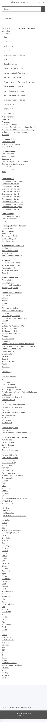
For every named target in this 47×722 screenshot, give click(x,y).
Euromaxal (6, 578)
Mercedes (6, 488)
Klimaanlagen (7, 369)
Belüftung (6, 295)
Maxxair (5, 303)
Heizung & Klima (8, 361)
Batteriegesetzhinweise (13, 86)
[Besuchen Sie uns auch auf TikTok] (4, 702)
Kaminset (6, 366)
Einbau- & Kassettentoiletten (13, 405)
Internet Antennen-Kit (11, 124)
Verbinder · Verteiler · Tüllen (13, 412)
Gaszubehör (7, 159)
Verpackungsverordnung (14, 91)
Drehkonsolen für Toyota (12, 207)
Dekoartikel (6, 447)
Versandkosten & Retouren (14, 73)
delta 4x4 (5, 563)
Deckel (4, 402)
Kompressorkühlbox (10, 251)
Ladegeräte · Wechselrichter (13, 326)
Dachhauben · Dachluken (12, 293)
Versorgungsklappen (10, 415)
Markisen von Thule (10, 270)
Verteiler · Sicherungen (11, 333)
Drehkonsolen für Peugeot (12, 201)
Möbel (4, 379)
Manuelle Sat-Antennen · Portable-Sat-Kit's (19, 127)
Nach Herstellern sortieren (14, 95)
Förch (4, 589)
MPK (4, 614)
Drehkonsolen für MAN (11, 191)
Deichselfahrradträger (11, 216)
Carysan (5, 550)
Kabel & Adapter (8, 465)
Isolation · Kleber (9, 377)
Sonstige (5, 493)
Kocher (6, 508)
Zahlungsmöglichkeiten (13, 68)
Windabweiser (7, 503)
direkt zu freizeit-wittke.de (14, 55)
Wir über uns (9, 113)
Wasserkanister (8, 420)
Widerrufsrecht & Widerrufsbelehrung (19, 82)
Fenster (5, 336)
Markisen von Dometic (11, 263)
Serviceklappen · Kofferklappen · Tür (16, 433)
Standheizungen (8, 241)
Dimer (4, 566)
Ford (4, 485)
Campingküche (8, 154)
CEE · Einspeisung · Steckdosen (14, 318)
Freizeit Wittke (7, 591)
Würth (4, 678)
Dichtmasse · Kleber (10, 308)
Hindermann (7, 596)
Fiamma (5, 300)
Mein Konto (8, 46)
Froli (3, 594)
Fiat (3, 483)
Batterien (5, 313)
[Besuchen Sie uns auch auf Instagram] (4, 700)
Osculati (5, 619)
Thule (4, 655)
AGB (5, 59)
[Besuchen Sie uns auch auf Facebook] (4, 694)
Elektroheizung (8, 233)
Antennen (6, 122)
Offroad (6, 510)
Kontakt (7, 50)
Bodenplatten (7, 280)
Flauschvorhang (8, 156)
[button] (32, 2)
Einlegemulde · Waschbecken (14, 407)
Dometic (5, 298)
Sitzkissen (6, 430)
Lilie (3, 606)
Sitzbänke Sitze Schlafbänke (14, 515)
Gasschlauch (7, 166)
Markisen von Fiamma (11, 265)
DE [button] (27, 2)
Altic (3, 528)
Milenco (5, 609)
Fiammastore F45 (9, 268)
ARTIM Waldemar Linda (11, 530)
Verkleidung (7, 372)
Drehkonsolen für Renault (12, 204)
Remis (4, 305)
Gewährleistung (10, 64)
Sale (5, 37)
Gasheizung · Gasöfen (11, 236)
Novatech (6, 617)
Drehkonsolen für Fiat (10, 184)
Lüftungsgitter (7, 470)
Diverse (5, 321)
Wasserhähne (7, 417)
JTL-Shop (27, 716)
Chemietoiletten (8, 142)
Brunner (5, 540)
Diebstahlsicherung (10, 450)
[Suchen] (43, 9)
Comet (4, 556)
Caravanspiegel (8, 442)
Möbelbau (6, 382)
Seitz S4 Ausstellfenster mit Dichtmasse (18, 344)
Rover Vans (6, 637)
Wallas (4, 670)
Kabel (4, 323)
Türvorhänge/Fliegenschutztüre (14, 498)
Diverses (5, 452)
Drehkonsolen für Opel (11, 199)
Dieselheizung (7, 228)
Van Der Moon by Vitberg (12, 665)
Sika (3, 647)
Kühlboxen (6, 248)
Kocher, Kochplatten (10, 287)
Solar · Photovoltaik (9, 328)
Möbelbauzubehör (9, 387)
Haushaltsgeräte (8, 460)
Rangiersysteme (8, 473)
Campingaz (6, 545)
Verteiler (5, 356)
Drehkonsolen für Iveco (11, 189)
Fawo (4, 584)
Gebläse (5, 364)
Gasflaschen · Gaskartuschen (13, 164)
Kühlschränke (7, 253)
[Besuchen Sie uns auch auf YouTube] (4, 697)
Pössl (4, 622)
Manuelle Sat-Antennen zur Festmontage (18, 129)
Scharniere (6, 394)
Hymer (4, 601)
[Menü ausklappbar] (5, 3)
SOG (3, 650)
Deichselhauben (8, 445)
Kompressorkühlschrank (12, 256)
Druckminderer (8, 354)
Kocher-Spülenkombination (13, 285)
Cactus (4, 543)
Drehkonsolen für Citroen (12, 181)
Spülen (5, 290)
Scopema (5, 645)
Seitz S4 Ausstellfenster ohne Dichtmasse (18, 346)
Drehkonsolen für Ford (11, 186)
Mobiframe (6, 612)
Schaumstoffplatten (10, 428)
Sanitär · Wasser (8, 400)
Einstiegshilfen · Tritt (10, 455)
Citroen (5, 480)
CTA (3, 561)
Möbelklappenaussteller (11, 389)
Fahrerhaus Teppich (10, 457)
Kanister (5, 468)
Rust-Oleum (7, 642)
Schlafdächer (8, 513)
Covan (4, 558)
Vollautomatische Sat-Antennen (14, 132)
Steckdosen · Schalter (10, 331)
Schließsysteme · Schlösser (13, 475)
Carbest (5, 548)
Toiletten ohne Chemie (11, 144)
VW (3, 496)
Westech (5, 675)
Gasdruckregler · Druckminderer (15, 161)
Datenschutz (9, 104)
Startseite (8, 41)
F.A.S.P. (4, 581)
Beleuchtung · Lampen (11, 316)
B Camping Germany (10, 533)
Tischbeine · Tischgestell (12, 397)
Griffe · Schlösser (9, 384)
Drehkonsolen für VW (10, 209)
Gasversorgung (8, 351)
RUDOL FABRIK (8, 640)
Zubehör (5, 134)
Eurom (4, 576)
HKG (3, 599)
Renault (5, 491)
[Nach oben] (1, 720)
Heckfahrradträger (9, 219)
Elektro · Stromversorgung (12, 310)
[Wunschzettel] (35, 2)
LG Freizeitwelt (8, 604)
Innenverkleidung (9, 463)
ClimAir (5, 553)
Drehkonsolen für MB (10, 194)
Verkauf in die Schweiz (13, 77)
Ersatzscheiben (8, 338)
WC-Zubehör (7, 147)
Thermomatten (8, 478)
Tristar (4, 657)
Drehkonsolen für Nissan (12, 196)
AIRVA (4, 525)
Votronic (5, 668)
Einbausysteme (8, 231)
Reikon (4, 629)
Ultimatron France (9, 662)
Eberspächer (7, 571)
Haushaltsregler (8, 169)
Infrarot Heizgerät (9, 238)
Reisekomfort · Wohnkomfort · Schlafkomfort (20, 392)
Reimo (4, 632)
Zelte (4, 171)
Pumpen (5, 410)
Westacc (5, 673)
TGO (3, 652)
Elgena (4, 573)
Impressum (8, 109)
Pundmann (6, 624)
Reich (4, 627)
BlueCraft (6, 538)
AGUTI (4, 522)
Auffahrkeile (7, 440)
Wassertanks (7, 422)
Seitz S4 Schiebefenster (11, 349)
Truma (4, 660)
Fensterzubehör (8, 341)
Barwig (4, 535)
